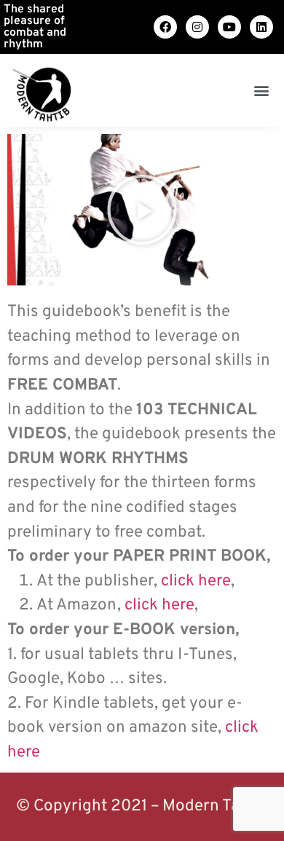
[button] (261, 91)
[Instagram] (197, 27)
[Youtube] (229, 27)
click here (196, 581)
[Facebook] (165, 27)
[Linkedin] (261, 27)
